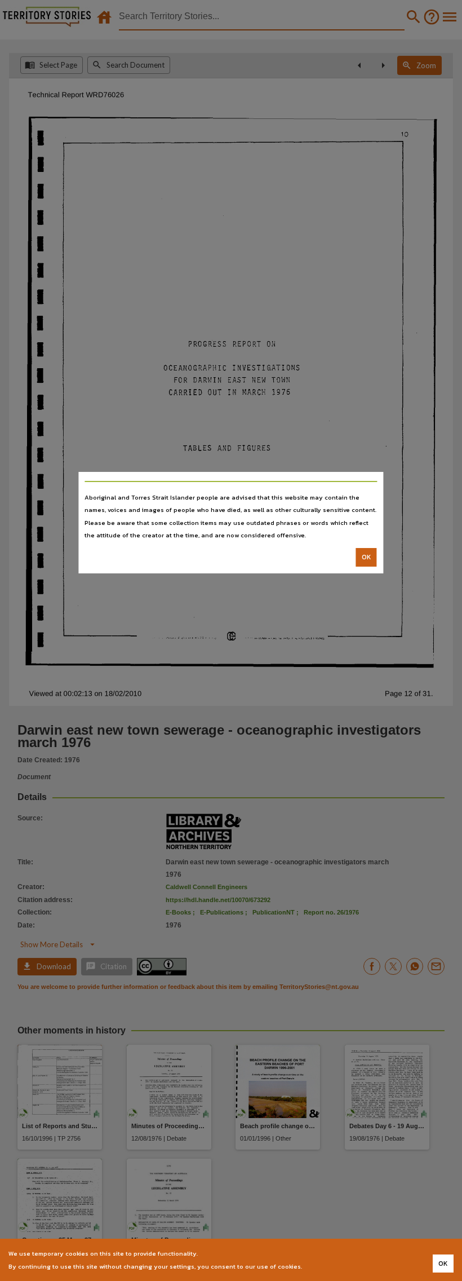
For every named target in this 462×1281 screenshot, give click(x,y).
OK (366, 557)
